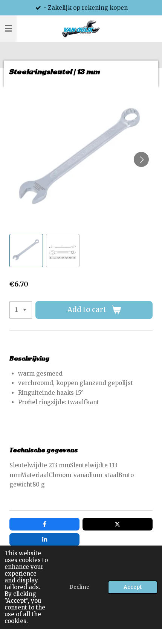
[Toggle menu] (8, 28)
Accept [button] (133, 587)
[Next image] (141, 159)
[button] (26, 250)
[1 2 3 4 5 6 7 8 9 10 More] (20, 310)
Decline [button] (79, 587)
